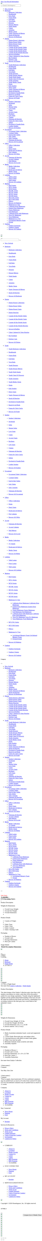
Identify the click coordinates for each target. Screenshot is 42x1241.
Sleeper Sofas (13, 107)
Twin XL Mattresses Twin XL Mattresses (25, 617)
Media (7, 164)
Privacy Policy (9, 1128)
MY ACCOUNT (10, 1176)
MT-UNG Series (14, 198)
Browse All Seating (15, 128)
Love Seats (12, 108)
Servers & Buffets (14, 54)
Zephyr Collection (15, 986)
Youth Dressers (13, 73)
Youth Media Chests (15, 82)
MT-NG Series (13, 192)
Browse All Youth (14, 98)
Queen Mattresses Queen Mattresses (24, 610)
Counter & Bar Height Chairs (18, 49)
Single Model (5, 945)
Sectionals (12, 103)
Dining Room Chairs (15, 44)
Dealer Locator (9, 1094)
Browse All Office (14, 154)
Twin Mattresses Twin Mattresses (23, 619)
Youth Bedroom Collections (17, 65)
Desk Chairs (12, 87)
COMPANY (9, 1145)
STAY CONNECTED (12, 1166)
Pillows (11, 201)
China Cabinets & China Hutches (19, 56)
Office (7, 143)
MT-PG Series (13, 194)
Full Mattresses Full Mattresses (22, 612)
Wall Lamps (12, 180)
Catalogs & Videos (10, 1139)
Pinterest (7, 1113)
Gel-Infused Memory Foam (17, 220)
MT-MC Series (13, 191)
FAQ (6, 1115)
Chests (11, 28)
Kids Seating (13, 86)
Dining (7, 38)
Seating (7, 100)
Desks (10, 84)
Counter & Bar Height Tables (18, 47)
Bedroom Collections (15, 12)
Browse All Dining (14, 61)
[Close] (1, 663)
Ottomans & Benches (15, 119)
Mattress (7, 184)
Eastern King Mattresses (16, 208)
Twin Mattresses (14, 217)
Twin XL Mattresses (15, 215)
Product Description (7, 902)
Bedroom (7, 10)
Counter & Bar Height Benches (18, 52)
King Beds (12, 16)
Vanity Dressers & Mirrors (17, 33)
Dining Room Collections (16, 40)
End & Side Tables (14, 135)
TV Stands (12, 168)
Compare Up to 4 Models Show (32, 1215)
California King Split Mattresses (18, 213)
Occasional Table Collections (18, 131)
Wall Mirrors (12, 161)
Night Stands (13, 26)
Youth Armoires (13, 80)
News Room (9, 1111)
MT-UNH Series (14, 199)
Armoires (11, 30)
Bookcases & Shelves (15, 150)
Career (7, 1098)
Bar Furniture (13, 58)
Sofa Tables (12, 136)
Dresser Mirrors (13, 24)
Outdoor (7, 224)
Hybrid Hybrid (17, 639)
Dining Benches (14, 45)
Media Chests (13, 31)
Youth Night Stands (15, 77)
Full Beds (12, 19)
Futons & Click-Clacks (16, 96)
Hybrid (11, 222)
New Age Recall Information (10, 1)
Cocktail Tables (13, 133)
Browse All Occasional (16, 142)
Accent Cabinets (14, 159)
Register (7, 1121)
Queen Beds (12, 17)
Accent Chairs (13, 112)
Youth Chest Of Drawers (16, 79)
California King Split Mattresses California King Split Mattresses (26, 614)
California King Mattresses (17, 206)
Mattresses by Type (15, 632)
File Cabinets (13, 152)
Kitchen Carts (13, 59)
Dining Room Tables (15, 42)
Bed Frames (12, 185)
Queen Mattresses (14, 210)
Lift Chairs (12, 115)
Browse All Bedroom (15, 37)
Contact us (8, 1096)
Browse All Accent (14, 163)
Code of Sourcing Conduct (13, 1135)
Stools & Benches (14, 35)
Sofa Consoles (13, 138)
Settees (11, 122)
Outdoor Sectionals (14, 225)
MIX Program (9, 1101)
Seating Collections (15, 101)
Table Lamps (13, 177)
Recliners (11, 114)
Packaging (4, 933)
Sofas (10, 105)
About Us (8, 1091)
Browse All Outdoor (15, 229)
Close (3, 955)
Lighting (7, 175)
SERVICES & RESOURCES (14, 1183)
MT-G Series (13, 187)
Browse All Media (14, 173)
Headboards (12, 14)
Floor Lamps (13, 178)
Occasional (8, 129)
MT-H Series (13, 189)
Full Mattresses (13, 211)
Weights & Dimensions (8, 906)
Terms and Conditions (11, 1130)
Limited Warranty (10, 1133)
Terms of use (9, 1132)
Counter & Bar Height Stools (18, 51)
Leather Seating (13, 126)
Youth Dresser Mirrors (15, 75)
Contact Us (12, 1154)
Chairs (11, 110)
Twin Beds (12, 21)
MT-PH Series (13, 196)
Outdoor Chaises (14, 227)
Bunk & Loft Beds (14, 94)
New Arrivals (9, 9)
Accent (7, 156)
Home (6, 960)
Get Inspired (8, 1137)
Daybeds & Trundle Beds (16, 93)
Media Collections (14, 166)
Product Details (5, 917)
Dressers (11, 23)
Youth (6, 63)
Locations (8, 1092)
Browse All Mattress (15, 203)
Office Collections (14, 145)
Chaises (11, 117)
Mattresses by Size (14, 600)
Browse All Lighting (15, 182)
